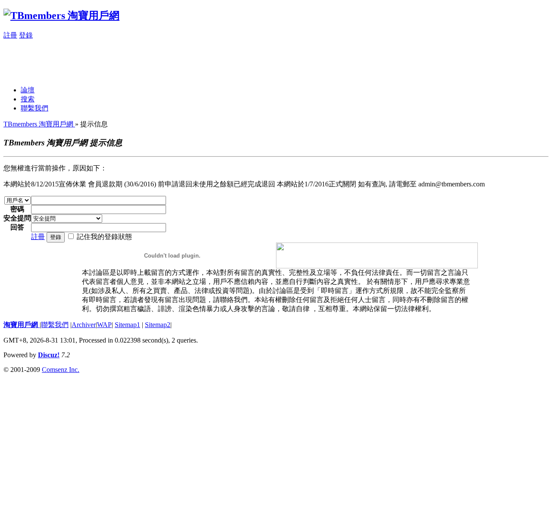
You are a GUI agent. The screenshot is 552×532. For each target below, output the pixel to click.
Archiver (84, 324)
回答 (17, 227)
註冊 (10, 35)
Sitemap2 (157, 324)
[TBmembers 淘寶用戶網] (61, 15)
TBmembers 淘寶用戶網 (39, 124)
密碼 (17, 209)
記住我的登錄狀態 (104, 236)
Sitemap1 (127, 324)
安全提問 (17, 218)
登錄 (26, 35)
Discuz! (49, 355)
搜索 (27, 99)
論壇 (27, 90)
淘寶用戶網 (21, 324)
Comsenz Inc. (60, 369)
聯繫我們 (34, 108)
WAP (104, 324)
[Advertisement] (160, 59)
